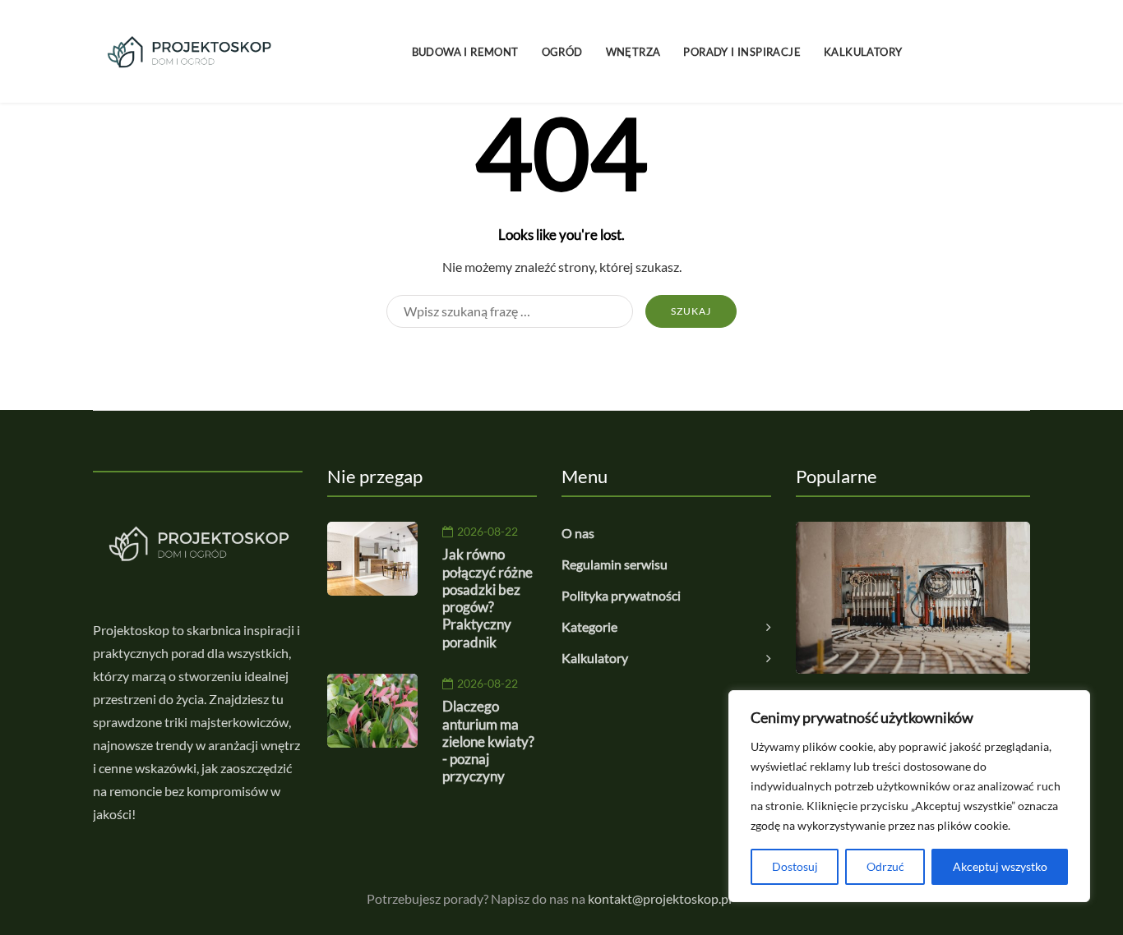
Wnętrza (633, 51)
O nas (578, 533)
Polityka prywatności (621, 595)
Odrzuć (885, 866)
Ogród (562, 51)
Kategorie (589, 626)
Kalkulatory (863, 51)
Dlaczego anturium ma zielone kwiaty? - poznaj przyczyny (488, 741)
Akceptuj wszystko (1000, 866)
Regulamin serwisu (615, 564)
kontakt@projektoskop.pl (660, 898)
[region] (909, 796)
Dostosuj (795, 866)
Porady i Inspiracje (742, 51)
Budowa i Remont (465, 51)
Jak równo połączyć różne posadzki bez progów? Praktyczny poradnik (487, 598)
